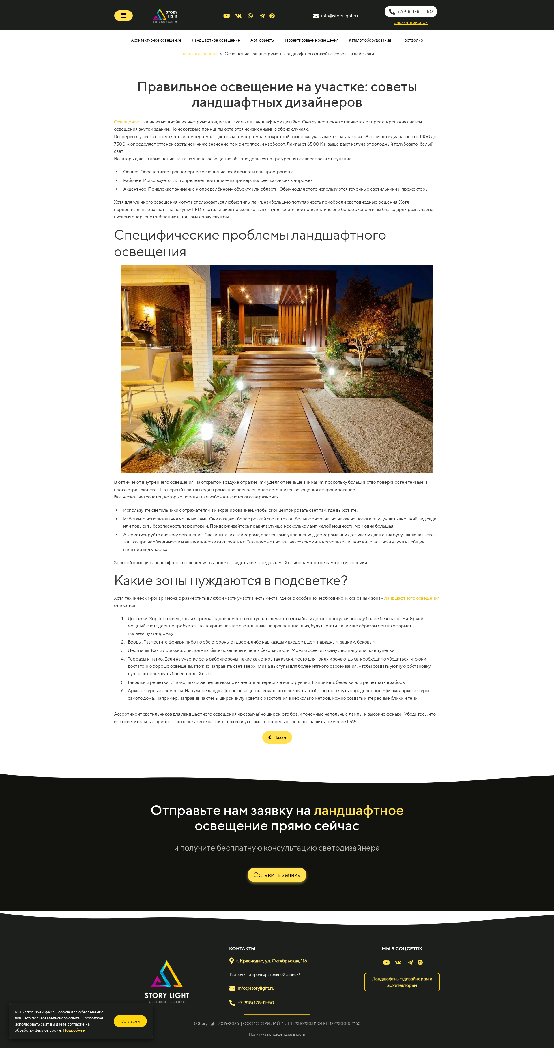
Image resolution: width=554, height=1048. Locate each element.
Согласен (130, 1021)
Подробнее (74, 1030)
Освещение (126, 122)
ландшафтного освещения (412, 598)
